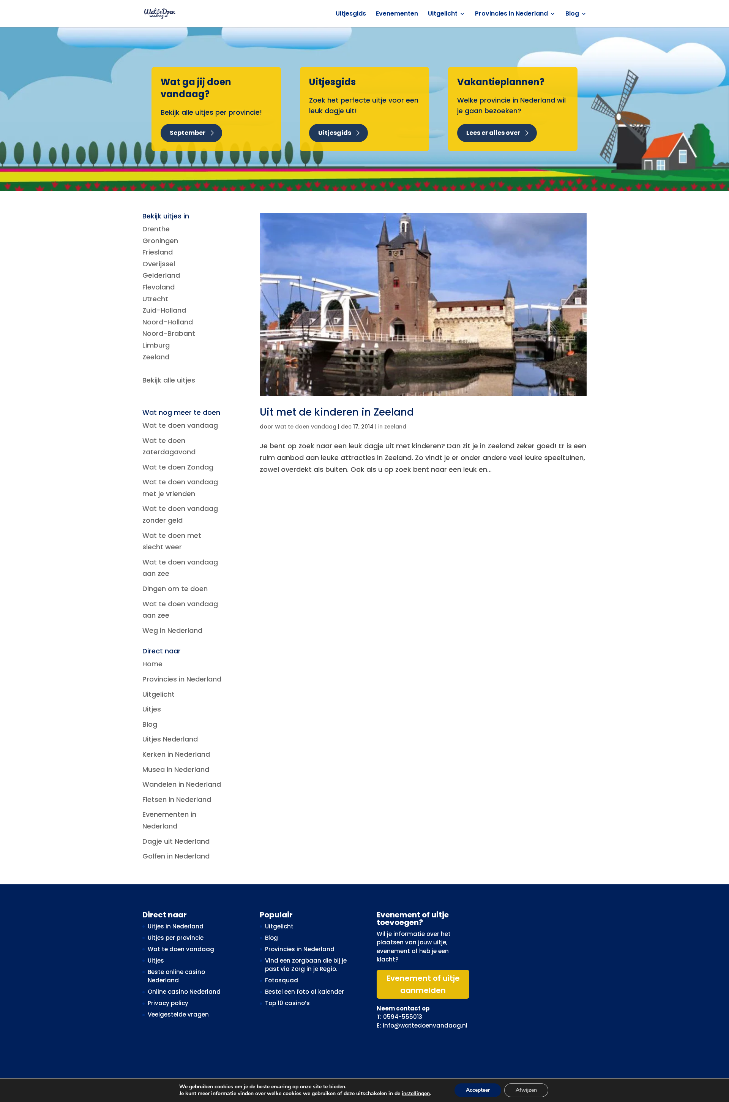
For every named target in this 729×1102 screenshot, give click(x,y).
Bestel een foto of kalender (304, 992)
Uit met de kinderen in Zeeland (337, 412)
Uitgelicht (443, 14)
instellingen (416, 1093)
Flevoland (158, 287)
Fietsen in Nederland (176, 799)
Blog (572, 14)
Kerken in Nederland (176, 754)
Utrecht (155, 299)
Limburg (156, 345)
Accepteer (478, 1090)
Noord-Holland (167, 322)
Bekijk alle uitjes (168, 380)
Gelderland (161, 275)
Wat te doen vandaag (305, 426)
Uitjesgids (351, 14)
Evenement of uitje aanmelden (423, 984)
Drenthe (156, 229)
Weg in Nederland (172, 630)
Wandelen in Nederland (181, 784)
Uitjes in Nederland (176, 926)
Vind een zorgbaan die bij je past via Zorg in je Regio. (306, 965)
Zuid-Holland (164, 310)
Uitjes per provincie (176, 938)
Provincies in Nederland (511, 14)
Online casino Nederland (184, 992)
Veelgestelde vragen (178, 1014)
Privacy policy (168, 1003)
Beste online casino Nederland (176, 976)
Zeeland (155, 357)
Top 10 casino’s (287, 1003)
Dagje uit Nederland (176, 841)
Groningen (160, 240)
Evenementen (397, 14)
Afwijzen (526, 1090)
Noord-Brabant (168, 333)
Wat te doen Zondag (177, 467)
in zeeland (392, 426)
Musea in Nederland (175, 769)
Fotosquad (281, 980)
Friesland (157, 252)
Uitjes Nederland (170, 739)
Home (152, 664)
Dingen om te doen (175, 588)
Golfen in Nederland (176, 856)
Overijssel (158, 264)
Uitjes (151, 709)
